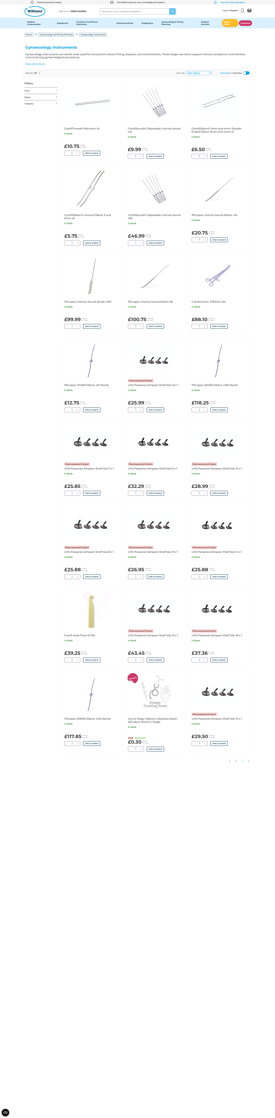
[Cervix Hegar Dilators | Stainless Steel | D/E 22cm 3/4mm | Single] (155, 692)
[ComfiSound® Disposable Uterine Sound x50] (155, 188)
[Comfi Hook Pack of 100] (91, 609)
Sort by (180, 73)
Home (29, 34)
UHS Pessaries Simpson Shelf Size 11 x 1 (89, 468)
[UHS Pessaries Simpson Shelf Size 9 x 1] (155, 442)
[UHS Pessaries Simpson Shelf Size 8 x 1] (91, 525)
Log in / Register (230, 10)
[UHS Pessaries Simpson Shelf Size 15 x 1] (155, 609)
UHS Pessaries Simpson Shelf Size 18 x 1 (217, 635)
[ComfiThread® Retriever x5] (91, 102)
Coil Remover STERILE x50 (209, 301)
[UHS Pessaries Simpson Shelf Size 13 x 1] (155, 525)
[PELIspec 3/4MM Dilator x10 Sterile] (91, 358)
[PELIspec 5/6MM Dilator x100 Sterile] (91, 692)
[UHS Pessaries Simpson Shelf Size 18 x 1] (219, 609)
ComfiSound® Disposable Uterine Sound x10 (154, 130)
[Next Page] (250, 761)
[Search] (172, 11)
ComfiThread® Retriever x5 (81, 128)
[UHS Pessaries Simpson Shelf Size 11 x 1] (91, 442)
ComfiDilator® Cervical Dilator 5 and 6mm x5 (87, 217)
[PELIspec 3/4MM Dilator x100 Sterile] (219, 358)
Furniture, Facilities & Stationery (87, 23)
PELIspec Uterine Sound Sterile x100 (87, 301)
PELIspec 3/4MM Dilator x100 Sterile (215, 385)
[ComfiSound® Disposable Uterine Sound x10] (155, 102)
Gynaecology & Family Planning (172, 23)
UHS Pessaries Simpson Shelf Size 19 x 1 (217, 718)
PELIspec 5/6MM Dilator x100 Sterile (87, 718)
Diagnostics (147, 23)
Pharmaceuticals (124, 23)
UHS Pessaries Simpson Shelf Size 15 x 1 (153, 635)
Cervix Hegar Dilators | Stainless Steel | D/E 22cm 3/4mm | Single (153, 720)
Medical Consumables (34, 23)
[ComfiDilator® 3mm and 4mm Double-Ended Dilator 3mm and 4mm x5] (218, 102)
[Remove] (66, 153)
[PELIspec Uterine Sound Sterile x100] (91, 275)
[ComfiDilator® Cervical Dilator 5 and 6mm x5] (91, 188)
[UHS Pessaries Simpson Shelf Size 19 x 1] (219, 692)
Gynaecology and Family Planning (56, 34)
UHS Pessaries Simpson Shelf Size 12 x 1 (153, 385)
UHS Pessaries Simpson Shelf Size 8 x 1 (89, 551)
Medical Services (205, 23)
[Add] (77, 153)
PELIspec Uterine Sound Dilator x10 (214, 215)
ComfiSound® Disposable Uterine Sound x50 (154, 217)
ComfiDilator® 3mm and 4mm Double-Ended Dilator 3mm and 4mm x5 (216, 130)
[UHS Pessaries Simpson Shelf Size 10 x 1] (219, 442)
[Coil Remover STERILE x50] (219, 275)
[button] (137, 63)
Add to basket (91, 153)
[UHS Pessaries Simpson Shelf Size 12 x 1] (155, 358)
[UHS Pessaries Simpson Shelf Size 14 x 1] (219, 525)
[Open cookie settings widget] (5, 1112)
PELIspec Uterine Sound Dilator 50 (150, 301)
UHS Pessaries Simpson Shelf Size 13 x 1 (153, 551)
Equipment (62, 23)
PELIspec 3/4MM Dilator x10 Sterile (86, 385)
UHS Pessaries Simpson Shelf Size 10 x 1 (217, 468)
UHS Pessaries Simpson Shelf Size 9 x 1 (152, 468)
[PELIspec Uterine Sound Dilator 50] (155, 275)
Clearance (245, 23)
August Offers (226, 23)
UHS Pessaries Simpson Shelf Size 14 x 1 (217, 551)
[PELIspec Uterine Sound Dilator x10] (219, 188)
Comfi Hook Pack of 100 (79, 635)
